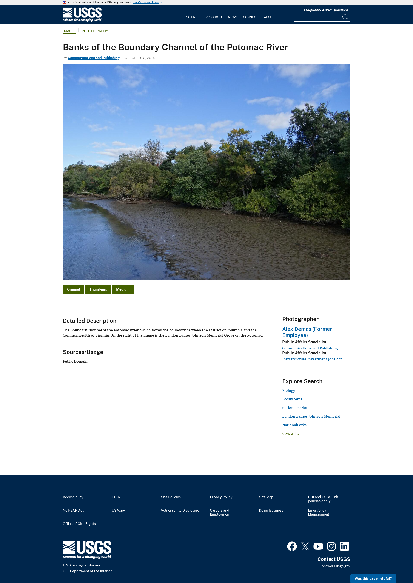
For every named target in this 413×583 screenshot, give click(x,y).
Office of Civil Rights (79, 524)
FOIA (116, 497)
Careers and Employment (220, 513)
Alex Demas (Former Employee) (307, 332)
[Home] (82, 21)
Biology (288, 390)
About (269, 17)
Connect (250, 17)
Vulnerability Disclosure (180, 510)
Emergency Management (318, 513)
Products (214, 17)
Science (193, 17)
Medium (122, 289)
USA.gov (119, 510)
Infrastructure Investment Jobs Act (312, 359)
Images (69, 31)
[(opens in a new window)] (292, 546)
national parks (294, 408)
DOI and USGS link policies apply (323, 499)
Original (73, 289)
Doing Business (271, 510)
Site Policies (171, 497)
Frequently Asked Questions (326, 10)
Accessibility (73, 497)
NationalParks (294, 425)
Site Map (266, 497)
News (232, 17)
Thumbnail (98, 289)
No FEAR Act (73, 510)
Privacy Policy (221, 497)
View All (289, 434)
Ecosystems (292, 399)
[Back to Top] (397, 567)
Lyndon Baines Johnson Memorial (311, 416)
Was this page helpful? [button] (373, 579)
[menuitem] (193, 14)
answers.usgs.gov (336, 566)
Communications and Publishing (94, 58)
